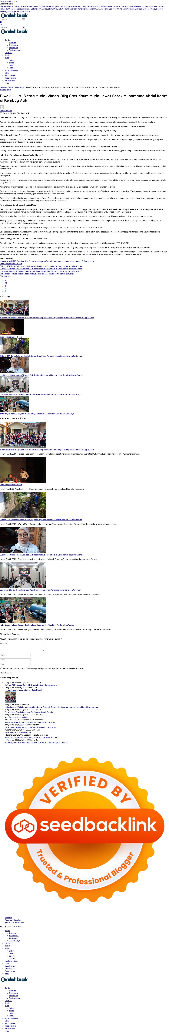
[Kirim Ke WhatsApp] (5, 291)
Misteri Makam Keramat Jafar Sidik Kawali (23, 690)
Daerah (12, 42)
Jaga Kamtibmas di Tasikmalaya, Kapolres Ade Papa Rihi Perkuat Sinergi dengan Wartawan (40, 271)
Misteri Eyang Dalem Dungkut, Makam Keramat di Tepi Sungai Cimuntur (36, 742)
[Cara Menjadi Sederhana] (12, 334)
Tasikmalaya (14, 50)
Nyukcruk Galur (11, 70)
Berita (7, 40)
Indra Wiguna (6, 110)
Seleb (11, 63)
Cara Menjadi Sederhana (19, 9)
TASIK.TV (8, 52)
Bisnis (7, 55)
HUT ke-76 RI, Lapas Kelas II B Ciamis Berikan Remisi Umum (31, 685)
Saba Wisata (10, 78)
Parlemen (13, 47)
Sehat (11, 60)
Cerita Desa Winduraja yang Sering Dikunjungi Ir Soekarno (30, 727)
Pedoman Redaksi (13, 920)
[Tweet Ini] (6, 284)
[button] (23, 19)
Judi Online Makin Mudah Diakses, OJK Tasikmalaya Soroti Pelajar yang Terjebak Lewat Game (41, 269)
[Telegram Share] (5, 289)
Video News (10, 80)
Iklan (7, 83)
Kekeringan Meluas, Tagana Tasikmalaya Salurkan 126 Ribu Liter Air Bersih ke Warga (37, 274)
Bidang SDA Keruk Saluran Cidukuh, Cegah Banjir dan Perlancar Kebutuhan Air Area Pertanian (71, 9)
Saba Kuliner (10, 75)
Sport (11, 65)
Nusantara (13, 45)
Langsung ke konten (9, 1)
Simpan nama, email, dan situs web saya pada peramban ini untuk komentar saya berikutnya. (43, 668)
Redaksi (8, 918)
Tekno (11, 68)
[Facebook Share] (5, 280)
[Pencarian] (1, 25)
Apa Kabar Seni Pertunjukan (17, 717)
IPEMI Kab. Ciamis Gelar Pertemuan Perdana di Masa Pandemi (32, 737)
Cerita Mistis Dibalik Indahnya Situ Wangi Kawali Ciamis (29, 712)
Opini (7, 73)
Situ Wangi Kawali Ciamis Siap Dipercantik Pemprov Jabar (30, 722)
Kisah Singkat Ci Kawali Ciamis (18, 732)
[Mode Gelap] (1, 22)
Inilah (7, 58)
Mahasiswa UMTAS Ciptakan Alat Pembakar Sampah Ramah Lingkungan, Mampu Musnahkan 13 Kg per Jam (47, 6)
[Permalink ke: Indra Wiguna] (2, 108)
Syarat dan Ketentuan (14, 922)
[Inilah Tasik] (20, 17)
